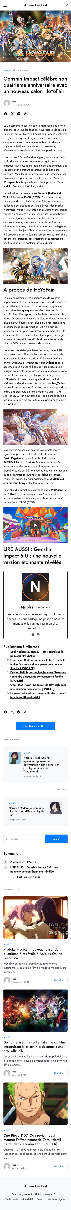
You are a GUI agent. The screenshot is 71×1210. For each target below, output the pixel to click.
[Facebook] (33, 635)
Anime (6, 70)
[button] (5, 5)
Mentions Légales (56, 1199)
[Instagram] (38, 635)
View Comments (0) (33, 726)
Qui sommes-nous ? (45, 1194)
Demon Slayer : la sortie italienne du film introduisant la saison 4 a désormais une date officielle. (34, 1046)
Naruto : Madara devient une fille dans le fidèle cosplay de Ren (26, 811)
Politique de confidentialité (19, 1199)
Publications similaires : (29, 876)
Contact (40, 1199)
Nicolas (15, 101)
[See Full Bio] (43, 628)
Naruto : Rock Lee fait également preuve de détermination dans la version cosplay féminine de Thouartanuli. (41, 764)
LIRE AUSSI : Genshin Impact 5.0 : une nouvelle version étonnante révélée (34, 869)
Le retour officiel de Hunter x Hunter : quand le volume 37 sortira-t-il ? (37, 695)
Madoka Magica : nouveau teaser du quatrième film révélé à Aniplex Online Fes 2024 (32, 953)
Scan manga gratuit (22, 1194)
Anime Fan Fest (35, 5)
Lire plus (58, 980)
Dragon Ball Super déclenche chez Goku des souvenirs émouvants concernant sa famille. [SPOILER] (38, 676)
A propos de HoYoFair (23, 862)
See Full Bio (33, 628)
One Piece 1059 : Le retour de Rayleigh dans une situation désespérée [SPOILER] (38, 687)
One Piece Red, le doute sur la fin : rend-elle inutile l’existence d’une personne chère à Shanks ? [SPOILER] (37, 664)
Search (56, 839)
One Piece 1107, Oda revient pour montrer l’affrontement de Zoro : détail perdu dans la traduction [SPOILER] (32, 1139)
